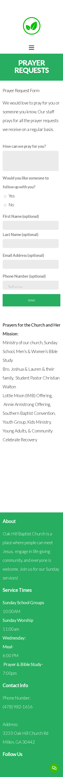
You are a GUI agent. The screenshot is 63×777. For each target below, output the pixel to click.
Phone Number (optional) (24, 276)
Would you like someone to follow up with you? (26, 182)
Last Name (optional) (20, 234)
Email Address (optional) (23, 255)
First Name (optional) (21, 216)
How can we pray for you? (24, 146)
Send (31, 300)
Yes (12, 195)
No (11, 204)
